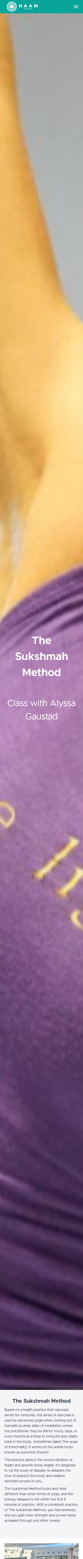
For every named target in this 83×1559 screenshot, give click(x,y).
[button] (76, 6)
